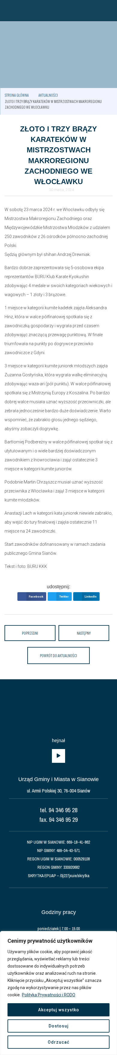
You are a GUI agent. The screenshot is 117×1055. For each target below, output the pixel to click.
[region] (58, 993)
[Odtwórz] (58, 756)
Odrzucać (58, 1042)
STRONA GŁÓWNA (17, 95)
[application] (58, 756)
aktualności (48, 95)
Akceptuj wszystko (58, 1009)
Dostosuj (59, 1026)
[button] (8, 10)
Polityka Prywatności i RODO (48, 994)
